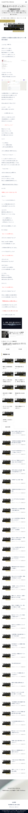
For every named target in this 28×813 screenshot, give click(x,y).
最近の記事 (7, 427)
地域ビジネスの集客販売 (11, 344)
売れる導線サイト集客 (7, 343)
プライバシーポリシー (14, 807)
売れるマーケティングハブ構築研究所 (7, 21)
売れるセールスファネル (21, 344)
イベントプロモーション (16, 343)
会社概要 (14, 802)
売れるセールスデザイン (7, 344)
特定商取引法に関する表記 (14, 804)
